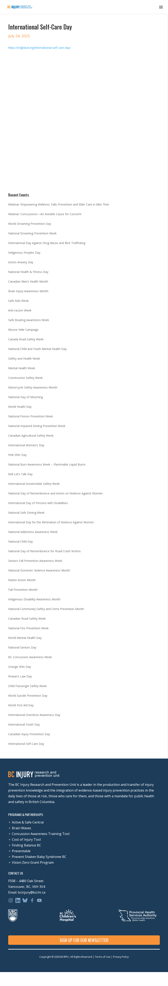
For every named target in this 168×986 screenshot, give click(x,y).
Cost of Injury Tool (26, 839)
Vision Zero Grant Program (33, 862)
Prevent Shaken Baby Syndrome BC (39, 856)
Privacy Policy (120, 957)
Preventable (21, 851)
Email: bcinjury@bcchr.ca (26, 892)
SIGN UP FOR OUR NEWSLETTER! (84, 940)
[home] (19, 7)
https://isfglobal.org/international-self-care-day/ (39, 48)
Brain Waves (21, 828)
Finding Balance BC (26, 845)
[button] (161, 7)
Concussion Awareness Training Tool (40, 834)
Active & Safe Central (28, 822)
